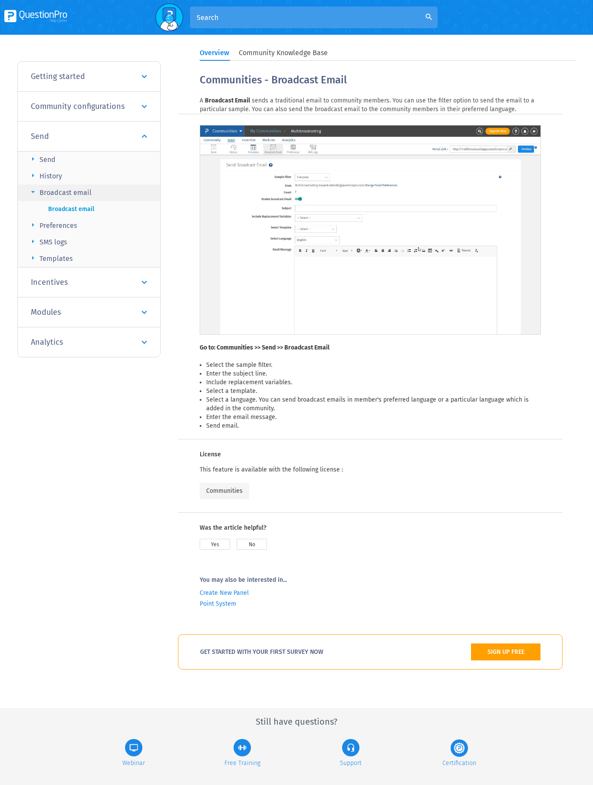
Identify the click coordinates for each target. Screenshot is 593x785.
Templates (50, 258)
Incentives (49, 282)
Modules (46, 312)
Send (40, 136)
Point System (218, 603)
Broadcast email (60, 192)
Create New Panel (224, 593)
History (45, 175)
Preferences (53, 225)
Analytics (47, 342)
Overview (214, 53)
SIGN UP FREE (506, 652)
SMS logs (48, 241)
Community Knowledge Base (283, 53)
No (252, 544)
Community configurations (78, 106)
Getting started (58, 76)
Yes (215, 544)
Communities (224, 491)
